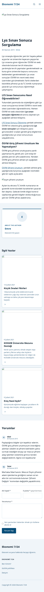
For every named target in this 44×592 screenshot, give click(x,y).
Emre (8, 228)
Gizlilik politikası (8, 568)
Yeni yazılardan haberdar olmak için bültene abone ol (21, 523)
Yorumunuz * (7, 501)
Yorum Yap (9, 530)
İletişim (5, 573)
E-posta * (32, 491)
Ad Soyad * (6, 491)
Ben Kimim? (6, 564)
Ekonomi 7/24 (11, 4)
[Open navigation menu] (39, 4)
